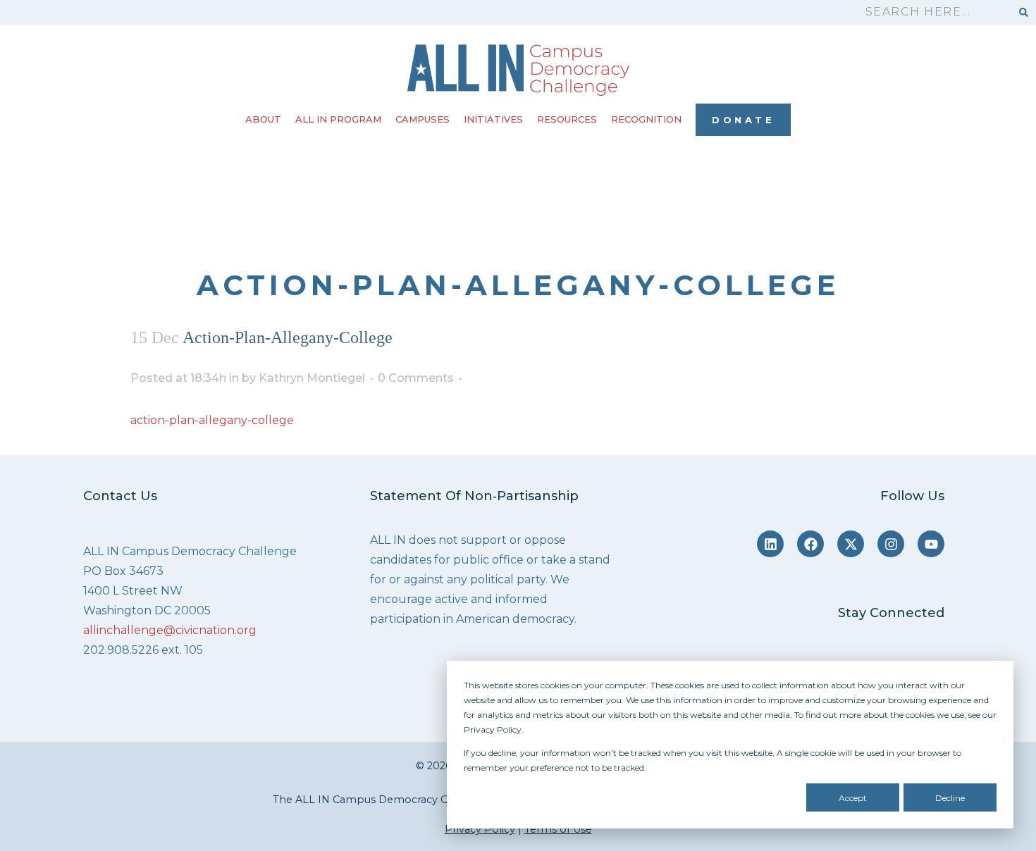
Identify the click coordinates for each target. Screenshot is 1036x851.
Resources (567, 119)
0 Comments (416, 378)
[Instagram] (890, 543)
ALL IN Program (338, 119)
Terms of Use (558, 829)
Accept (853, 798)
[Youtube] (931, 543)
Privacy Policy (480, 829)
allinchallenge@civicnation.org (170, 630)
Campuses (422, 119)
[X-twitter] (850, 543)
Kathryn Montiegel (312, 378)
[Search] (1023, 12)
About (263, 119)
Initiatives (493, 119)
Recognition (646, 119)
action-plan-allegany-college (212, 420)
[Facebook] (810, 543)
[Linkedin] (770, 543)
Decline (950, 798)
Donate (743, 119)
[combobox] (931, 12)
